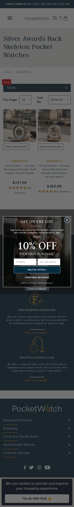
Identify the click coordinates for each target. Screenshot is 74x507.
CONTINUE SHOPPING (37, 277)
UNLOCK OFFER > (37, 270)
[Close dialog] (67, 220)
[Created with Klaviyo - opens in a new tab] (37, 289)
